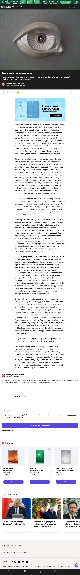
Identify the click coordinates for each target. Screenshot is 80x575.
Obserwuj (55, 573)
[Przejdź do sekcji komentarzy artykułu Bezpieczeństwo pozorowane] (13, 92)
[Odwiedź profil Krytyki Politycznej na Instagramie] (15, 561)
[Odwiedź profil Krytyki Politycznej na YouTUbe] (23, 561)
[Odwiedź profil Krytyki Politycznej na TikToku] (19, 561)
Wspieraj (8, 573)
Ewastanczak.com (65, 566)
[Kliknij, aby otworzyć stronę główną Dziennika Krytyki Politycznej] (40, 571)
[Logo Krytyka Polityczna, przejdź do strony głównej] (11, 7)
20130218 (25, 396)
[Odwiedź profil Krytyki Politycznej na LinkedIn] (27, 561)
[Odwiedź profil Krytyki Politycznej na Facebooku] (11, 561)
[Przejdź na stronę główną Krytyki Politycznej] (11, 546)
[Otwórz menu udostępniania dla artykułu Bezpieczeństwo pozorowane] (8, 92)
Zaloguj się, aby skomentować (40, 425)
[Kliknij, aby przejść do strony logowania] (77, 7)
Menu (71, 573)
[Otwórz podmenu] (77, 552)
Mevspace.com (50, 566)
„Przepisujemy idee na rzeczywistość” (15, 552)
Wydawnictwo (25, 573)
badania (38, 161)
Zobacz (13, 482)
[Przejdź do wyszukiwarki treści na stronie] (70, 7)
